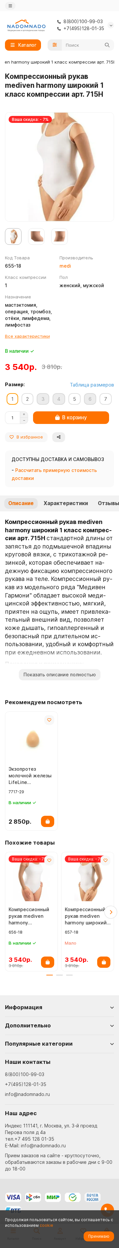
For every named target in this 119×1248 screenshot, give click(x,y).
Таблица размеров (92, 385)
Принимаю (98, 1236)
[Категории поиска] (55, 45)
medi (65, 266)
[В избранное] (49, 720)
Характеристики (66, 503)
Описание (21, 503)
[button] (8, 912)
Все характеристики (27, 336)
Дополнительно (28, 1025)
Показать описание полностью (59, 674)
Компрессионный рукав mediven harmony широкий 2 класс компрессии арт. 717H (86, 916)
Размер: (15, 384)
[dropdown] (10, 6)
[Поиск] (107, 45)
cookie (46, 1225)
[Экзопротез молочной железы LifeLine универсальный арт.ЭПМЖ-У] (31, 738)
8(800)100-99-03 (24, 1074)
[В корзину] (47, 821)
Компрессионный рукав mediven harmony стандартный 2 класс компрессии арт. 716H (30, 916)
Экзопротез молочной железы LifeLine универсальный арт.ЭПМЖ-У (30, 776)
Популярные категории (39, 1043)
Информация (23, 1007)
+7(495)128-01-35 (25, 1084)
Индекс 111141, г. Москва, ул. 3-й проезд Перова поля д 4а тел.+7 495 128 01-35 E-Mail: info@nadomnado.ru (51, 1135)
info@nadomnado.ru (27, 1094)
